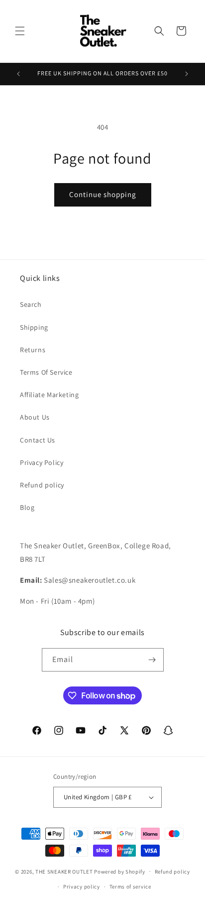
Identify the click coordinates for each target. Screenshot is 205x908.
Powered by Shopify (119, 871)
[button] (20, 31)
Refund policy (42, 484)
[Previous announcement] (18, 74)
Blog (27, 507)
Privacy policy (81, 886)
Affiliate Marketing (49, 394)
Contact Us (37, 440)
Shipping (34, 327)
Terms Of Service (46, 372)
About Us (35, 417)
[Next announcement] (187, 74)
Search (31, 304)
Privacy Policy (41, 462)
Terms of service (130, 886)
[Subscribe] (152, 660)
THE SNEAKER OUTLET (64, 871)
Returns (32, 349)
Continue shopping (102, 194)
